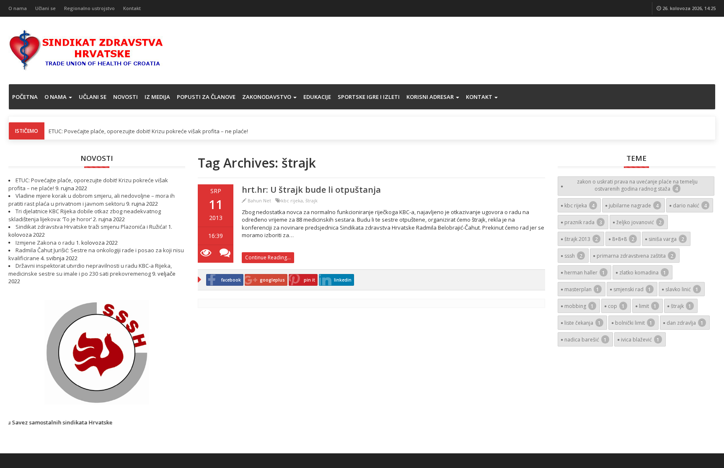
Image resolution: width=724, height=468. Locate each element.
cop (616, 306)
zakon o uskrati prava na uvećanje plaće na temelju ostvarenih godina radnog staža (637, 185)
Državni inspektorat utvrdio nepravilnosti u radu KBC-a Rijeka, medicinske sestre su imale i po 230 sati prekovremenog (90, 269)
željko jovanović (639, 222)
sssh (573, 255)
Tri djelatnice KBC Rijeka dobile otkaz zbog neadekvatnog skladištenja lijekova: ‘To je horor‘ (84, 215)
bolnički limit (633, 322)
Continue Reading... (268, 257)
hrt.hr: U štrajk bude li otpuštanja (311, 189)
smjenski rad (632, 289)
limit (648, 306)
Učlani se (45, 8)
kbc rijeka (292, 200)
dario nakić (690, 205)
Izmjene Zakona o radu (45, 242)
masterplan (581, 289)
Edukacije (317, 97)
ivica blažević (640, 339)
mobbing (579, 306)
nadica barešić (585, 339)
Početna (25, 97)
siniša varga (666, 239)
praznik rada (583, 222)
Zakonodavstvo (267, 97)
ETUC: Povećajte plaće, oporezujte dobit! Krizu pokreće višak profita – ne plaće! (148, 131)
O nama (17, 8)
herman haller (584, 272)
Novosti (125, 97)
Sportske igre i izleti (369, 97)
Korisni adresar (430, 97)
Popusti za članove (206, 97)
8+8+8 (623, 239)
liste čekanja (582, 322)
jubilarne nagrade (634, 205)
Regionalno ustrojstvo (89, 8)
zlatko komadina (642, 272)
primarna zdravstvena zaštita (635, 255)
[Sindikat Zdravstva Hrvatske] (86, 49)
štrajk (311, 200)
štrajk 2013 (581, 239)
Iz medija (157, 97)
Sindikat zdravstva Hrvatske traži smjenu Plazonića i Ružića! (91, 226)
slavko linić (681, 289)
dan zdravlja (685, 322)
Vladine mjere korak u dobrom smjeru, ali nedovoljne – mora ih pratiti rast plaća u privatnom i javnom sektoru (91, 199)
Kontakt (132, 8)
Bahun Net (259, 200)
